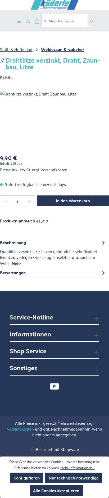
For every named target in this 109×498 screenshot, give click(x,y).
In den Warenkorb (73, 200)
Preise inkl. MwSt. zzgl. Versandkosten (33, 169)
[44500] (54, 120)
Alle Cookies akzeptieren (56, 490)
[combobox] (65, 20)
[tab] (53, 252)
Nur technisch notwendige (74, 478)
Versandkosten (20, 428)
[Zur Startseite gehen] (54, 5)
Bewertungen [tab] (13, 272)
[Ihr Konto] (28, 20)
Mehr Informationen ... (77, 467)
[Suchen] (90, 20)
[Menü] (19, 20)
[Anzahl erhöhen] (29, 201)
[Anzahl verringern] (5, 201)
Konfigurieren (26, 478)
